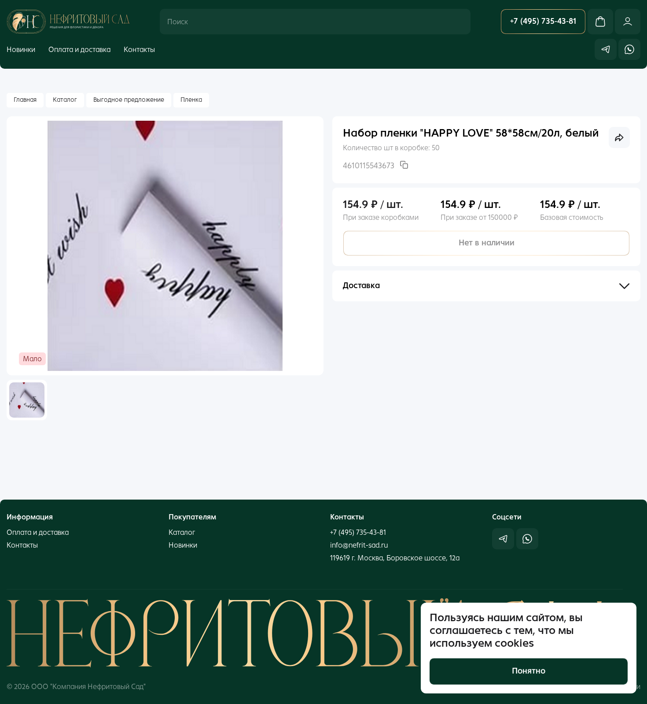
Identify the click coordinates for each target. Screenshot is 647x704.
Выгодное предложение (128, 99)
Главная (25, 99)
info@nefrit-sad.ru (359, 545)
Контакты (139, 49)
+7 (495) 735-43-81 (358, 532)
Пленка (191, 99)
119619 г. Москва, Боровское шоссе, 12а (395, 558)
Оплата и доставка (79, 49)
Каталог (65, 99)
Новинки (21, 49)
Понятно (528, 671)
